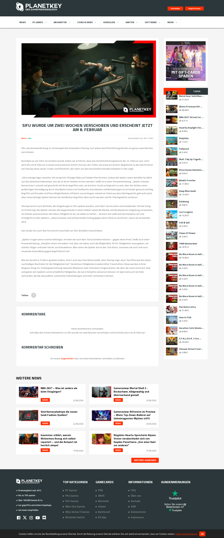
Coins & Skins (85, 22)
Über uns (136, 495)
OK (202, 534)
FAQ (133, 490)
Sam (29, 138)
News (22, 22)
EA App (102, 517)
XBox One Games (75, 506)
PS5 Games (71, 501)
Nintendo (103, 501)
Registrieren (194, 8)
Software (151, 22)
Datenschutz (138, 512)
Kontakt (135, 501)
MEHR (170, 22)
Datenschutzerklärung (186, 534)
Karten (130, 22)
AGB (133, 506)
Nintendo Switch (75, 517)
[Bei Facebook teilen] (33, 295)
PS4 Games (71, 495)
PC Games (37, 22)
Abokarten (60, 22)
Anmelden (175, 8)
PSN (100, 490)
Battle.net (104, 512)
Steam (102, 506)
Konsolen (109, 22)
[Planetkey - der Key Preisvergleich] (39, 12)
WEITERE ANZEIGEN (145, 460)
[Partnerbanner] (186, 61)
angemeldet (67, 358)
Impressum (137, 517)
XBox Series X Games (77, 512)
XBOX (101, 495)
